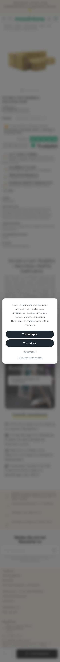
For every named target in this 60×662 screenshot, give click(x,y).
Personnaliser (30, 351)
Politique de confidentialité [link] (30, 357)
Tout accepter (30, 334)
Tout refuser (30, 343)
